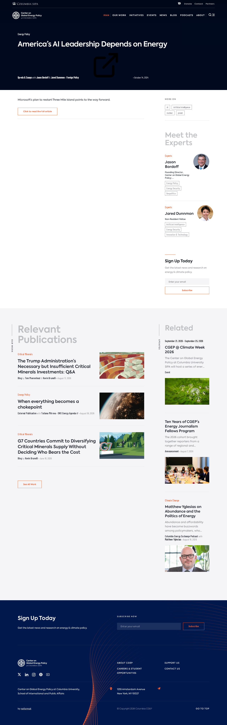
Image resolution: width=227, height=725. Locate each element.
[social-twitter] (19, 674)
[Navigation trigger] (212, 14)
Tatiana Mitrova (48, 413)
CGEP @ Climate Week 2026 (185, 349)
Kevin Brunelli (49, 378)
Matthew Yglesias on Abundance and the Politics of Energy (183, 511)
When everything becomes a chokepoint (48, 404)
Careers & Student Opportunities (84, 19)
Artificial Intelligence (181, 107)
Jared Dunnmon (58, 77)
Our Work (119, 15)
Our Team (54, 19)
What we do (36, 19)
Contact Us (172, 668)
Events (151, 15)
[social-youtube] (48, 674)
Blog (173, 15)
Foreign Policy (73, 77)
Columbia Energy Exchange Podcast (181, 536)
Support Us (172, 662)
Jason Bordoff (43, 77)
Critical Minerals (25, 354)
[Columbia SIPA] (25, 4)
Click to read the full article (37, 111)
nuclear (170, 112)
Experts (168, 155)
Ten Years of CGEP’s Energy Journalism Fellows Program (182, 426)
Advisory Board (117, 19)
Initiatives (136, 15)
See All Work (29, 484)
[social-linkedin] (26, 674)
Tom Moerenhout (32, 378)
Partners (210, 4)
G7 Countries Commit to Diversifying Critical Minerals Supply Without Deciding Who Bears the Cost (57, 446)
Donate (188, 4)
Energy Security (173, 188)
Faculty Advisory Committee (147, 19)
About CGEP (125, 662)
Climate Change (172, 500)
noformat (26, 708)
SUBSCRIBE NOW (127, 616)
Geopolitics (171, 193)
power (180, 112)
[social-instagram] (33, 674)
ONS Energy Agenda (67, 413)
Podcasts (186, 15)
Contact (199, 4)
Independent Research (198, 19)
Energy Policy (24, 34)
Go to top (202, 708)
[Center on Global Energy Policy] (27, 15)
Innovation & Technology (177, 234)
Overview (17, 19)
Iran (106, 15)
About (200, 15)
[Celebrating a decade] (179, 4)
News (163, 15)
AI (167, 107)
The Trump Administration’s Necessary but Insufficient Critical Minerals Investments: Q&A (54, 366)
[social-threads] (41, 674)
